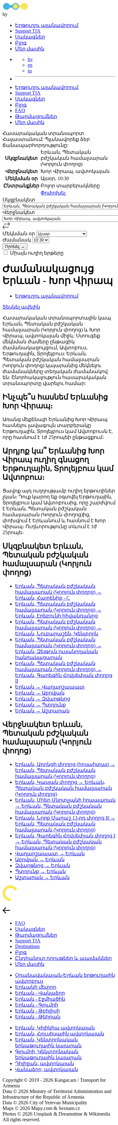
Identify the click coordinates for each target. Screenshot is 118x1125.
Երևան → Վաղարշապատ (50, 687)
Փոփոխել (53, 192)
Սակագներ (30, 36)
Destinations (27, 946)
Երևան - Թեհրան (37, 1016)
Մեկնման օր (19, 233)
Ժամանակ (17, 239)
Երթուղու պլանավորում (46, 25)
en (30, 65)
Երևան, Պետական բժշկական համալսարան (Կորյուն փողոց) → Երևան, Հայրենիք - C (58, 592)
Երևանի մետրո (35, 987)
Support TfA (28, 31)
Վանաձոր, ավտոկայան (46, 1069)
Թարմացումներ (36, 116)
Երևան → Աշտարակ (42, 710)
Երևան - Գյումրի (36, 1005)
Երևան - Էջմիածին (40, 999)
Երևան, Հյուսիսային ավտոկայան (59, 1033)
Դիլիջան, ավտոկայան (44, 1063)
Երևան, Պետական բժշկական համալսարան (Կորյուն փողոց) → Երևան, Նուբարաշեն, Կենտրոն (58, 627)
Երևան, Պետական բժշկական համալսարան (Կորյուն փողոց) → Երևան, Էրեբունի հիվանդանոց (58, 609)
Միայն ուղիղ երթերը (37, 253)
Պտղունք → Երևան (40, 871)
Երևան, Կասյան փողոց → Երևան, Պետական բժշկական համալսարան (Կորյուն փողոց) (63, 788)
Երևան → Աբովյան (40, 692)
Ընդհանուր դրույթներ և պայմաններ (63, 958)
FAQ (20, 110)
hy (30, 59)
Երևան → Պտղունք (40, 704)
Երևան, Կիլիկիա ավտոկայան (55, 1027)
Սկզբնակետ (19, 199)
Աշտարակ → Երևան (42, 877)
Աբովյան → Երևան (40, 859)
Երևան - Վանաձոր (40, 993)
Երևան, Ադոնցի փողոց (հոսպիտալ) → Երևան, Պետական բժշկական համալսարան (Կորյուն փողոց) (65, 770)
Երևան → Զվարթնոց (42, 698)
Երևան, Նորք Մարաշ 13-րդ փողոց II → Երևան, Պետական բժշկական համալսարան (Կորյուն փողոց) (65, 823)
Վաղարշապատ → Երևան (50, 853)
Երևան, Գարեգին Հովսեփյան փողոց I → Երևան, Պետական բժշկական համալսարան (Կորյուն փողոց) (65, 841)
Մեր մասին (29, 48)
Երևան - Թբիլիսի (37, 1010)
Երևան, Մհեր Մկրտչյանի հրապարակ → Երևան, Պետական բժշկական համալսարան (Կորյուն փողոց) (65, 806)
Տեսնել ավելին (21, 307)
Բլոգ (21, 42)
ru (30, 70)
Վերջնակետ (19, 212)
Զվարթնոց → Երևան (42, 865)
